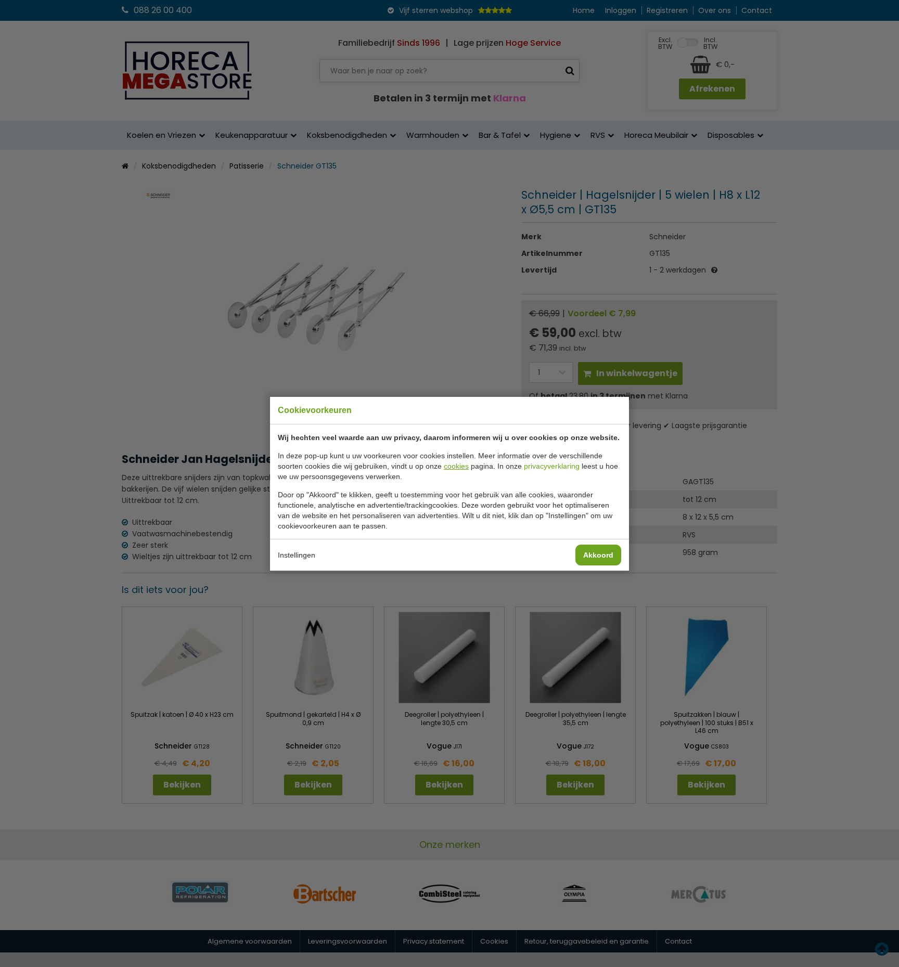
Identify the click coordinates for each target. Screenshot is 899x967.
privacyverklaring (552, 466)
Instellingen (296, 555)
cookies (456, 466)
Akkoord (598, 555)
